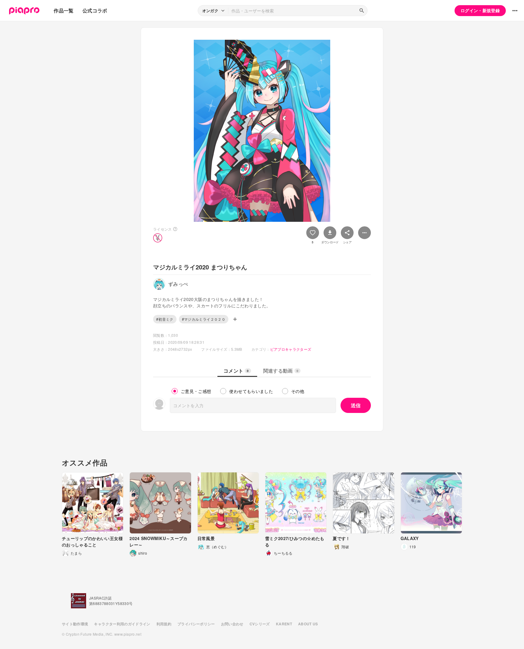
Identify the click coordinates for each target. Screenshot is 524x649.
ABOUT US (308, 624)
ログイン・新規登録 (480, 10)
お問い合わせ (232, 624)
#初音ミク (164, 319)
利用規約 (163, 624)
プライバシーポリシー (196, 624)
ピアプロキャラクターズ (290, 349)
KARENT (284, 624)
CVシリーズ (260, 624)
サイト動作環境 (75, 624)
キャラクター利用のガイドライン (122, 624)
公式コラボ (94, 10)
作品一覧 (63, 10)
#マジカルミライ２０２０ (203, 319)
